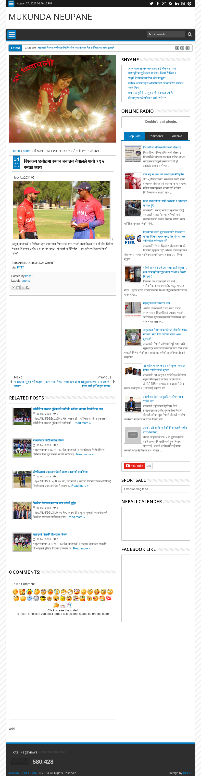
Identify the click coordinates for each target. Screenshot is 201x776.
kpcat (28, 276)
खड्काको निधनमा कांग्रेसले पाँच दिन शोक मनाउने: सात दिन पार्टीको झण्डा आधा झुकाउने (76, 47)
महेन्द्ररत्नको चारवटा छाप (156, 303)
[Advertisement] (62, 332)
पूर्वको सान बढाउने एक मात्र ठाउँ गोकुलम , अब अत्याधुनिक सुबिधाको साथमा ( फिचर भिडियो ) (165, 272)
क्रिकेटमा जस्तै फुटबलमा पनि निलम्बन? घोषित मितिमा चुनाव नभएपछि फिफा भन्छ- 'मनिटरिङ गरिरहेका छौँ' (164, 236)
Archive (177, 136)
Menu (11, 3)
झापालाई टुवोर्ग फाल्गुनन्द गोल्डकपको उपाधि (150, 93)
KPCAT (188, 773)
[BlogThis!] (18, 287)
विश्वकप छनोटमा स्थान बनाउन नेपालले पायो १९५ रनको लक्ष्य (64, 164)
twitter (151, 3)
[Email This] (13, 287)
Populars (134, 136)
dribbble (183, 3)
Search (189, 34)
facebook (157, 3)
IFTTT (20, 267)
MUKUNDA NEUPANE (50, 16)
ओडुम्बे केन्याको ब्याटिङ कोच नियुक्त (146, 78)
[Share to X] (22, 287)
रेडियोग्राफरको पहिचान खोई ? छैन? (147, 98)
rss (170, 3)
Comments (156, 136)
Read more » (82, 423)
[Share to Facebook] (27, 287)
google (164, 3)
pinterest (189, 3)
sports (26, 280)
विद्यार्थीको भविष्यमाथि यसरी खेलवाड (162, 147)
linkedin (177, 3)
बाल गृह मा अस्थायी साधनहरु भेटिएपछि (163, 174)
